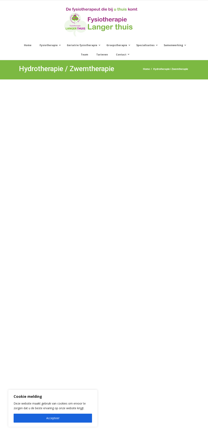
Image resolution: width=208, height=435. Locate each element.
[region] (53, 408)
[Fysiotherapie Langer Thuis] (101, 21)
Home (146, 69)
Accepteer (53, 418)
